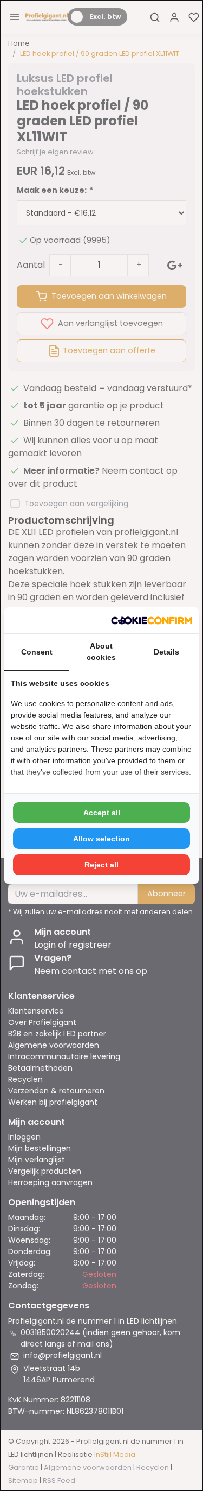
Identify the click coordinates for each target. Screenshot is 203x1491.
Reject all (101, 864)
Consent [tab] (37, 651)
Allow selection (101, 838)
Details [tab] (166, 651)
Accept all (101, 812)
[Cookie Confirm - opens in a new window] (151, 620)
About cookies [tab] (101, 651)
